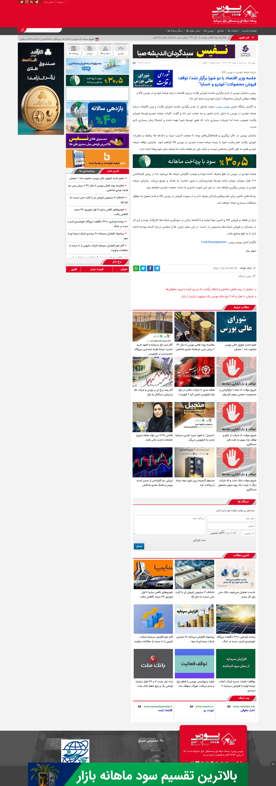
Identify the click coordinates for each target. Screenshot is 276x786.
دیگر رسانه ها (174, 30)
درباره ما (60, 2)
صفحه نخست (249, 30)
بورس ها (208, 30)
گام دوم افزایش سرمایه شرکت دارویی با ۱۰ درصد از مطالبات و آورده (98, 248)
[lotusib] (97, 80)
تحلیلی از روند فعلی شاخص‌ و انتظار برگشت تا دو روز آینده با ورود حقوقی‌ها (209, 289)
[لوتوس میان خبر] (194, 167)
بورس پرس (223, 106)
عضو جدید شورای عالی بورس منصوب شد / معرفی (96, 178)
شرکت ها (233, 30)
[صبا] (97, 141)
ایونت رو (209, 710)
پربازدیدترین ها (87, 171)
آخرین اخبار (113, 171)
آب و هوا (155, 750)
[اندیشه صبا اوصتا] (97, 66)
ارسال (139, 546)
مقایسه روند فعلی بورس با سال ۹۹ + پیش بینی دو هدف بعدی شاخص (98, 188)
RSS (157, 761)
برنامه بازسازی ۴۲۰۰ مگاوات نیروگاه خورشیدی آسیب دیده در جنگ (97, 224)
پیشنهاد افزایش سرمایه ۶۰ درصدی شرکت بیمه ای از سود (98, 236)
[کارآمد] (41, 89)
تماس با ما (48, 2)
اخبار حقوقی (248, 710)
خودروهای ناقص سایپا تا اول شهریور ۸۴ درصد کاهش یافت (101, 212)
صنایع (220, 30)
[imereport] (97, 94)
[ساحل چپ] (97, 117)
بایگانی (155, 756)
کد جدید (229, 533)
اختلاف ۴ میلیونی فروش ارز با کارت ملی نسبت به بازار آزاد (196, 37)
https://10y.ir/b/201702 (225, 268)
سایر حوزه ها (193, 30)
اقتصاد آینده (165, 710)
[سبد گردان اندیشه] (194, 51)
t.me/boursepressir (213, 242)
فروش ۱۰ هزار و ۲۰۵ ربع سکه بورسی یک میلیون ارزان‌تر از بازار (217, 296)
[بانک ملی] (97, 158)
